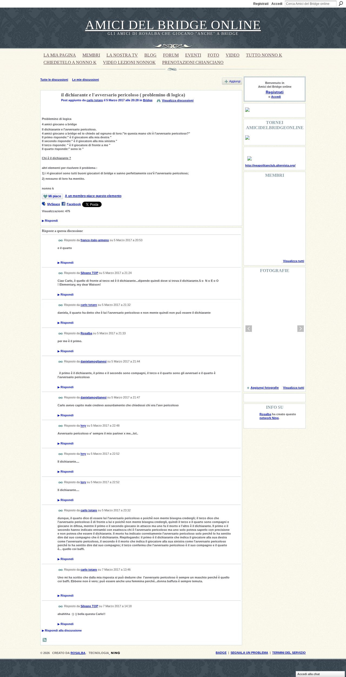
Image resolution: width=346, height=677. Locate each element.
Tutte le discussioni (54, 79)
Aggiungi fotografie (265, 387)
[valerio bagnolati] (279, 232)
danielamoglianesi (94, 361)
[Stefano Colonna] (251, 188)
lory (83, 425)
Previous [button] (248, 328)
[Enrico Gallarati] (279, 188)
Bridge (147, 100)
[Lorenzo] (293, 247)
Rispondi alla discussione (62, 630)
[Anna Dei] (293, 218)
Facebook (74, 204)
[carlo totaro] (49, 107)
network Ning (269, 418)
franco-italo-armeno (95, 240)
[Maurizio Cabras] (293, 203)
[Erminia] (265, 232)
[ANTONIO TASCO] (279, 218)
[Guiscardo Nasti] (265, 203)
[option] (274, 328)
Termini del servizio (289, 652)
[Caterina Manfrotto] (251, 232)
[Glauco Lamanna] (265, 218)
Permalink (60, 240)
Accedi (276, 4)
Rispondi (50, 220)
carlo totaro (94, 100)
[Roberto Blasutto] (251, 247)
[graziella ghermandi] (279, 247)
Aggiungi (234, 81)
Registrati (260, 4)
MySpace (53, 204)
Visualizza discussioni (178, 100)
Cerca (341, 3)
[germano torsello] (251, 218)
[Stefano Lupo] (293, 188)
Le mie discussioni (85, 79)
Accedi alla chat (308, 674)
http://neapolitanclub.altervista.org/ (270, 165)
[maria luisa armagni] (265, 247)
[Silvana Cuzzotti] (293, 232)
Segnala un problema (249, 652)
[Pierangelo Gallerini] (279, 203)
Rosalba (86, 333)
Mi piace (54, 196)
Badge (221, 652)
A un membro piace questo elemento (93, 196)
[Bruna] (265, 188)
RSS (44, 640)
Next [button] (300, 328)
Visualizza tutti (293, 261)
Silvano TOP (89, 272)
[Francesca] (251, 203)
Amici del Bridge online (173, 25)
